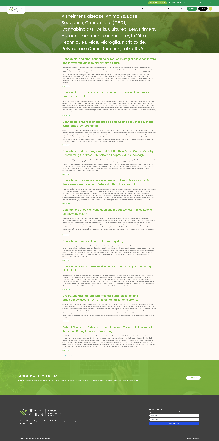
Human (70, 36)
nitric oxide (133, 42)
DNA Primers (142, 29)
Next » (70, 355)
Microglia (110, 42)
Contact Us (179, 9)
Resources (155, 9)
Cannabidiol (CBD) (105, 23)
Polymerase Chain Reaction (91, 49)
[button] (210, 9)
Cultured (117, 29)
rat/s (127, 49)
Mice (93, 42)
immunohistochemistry (104, 36)
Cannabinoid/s (78, 29)
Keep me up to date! (174, 423)
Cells (101, 29)
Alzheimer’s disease (83, 16)
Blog (163, 9)
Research (145, 9)
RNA (139, 49)
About (170, 9)
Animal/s (115, 16)
